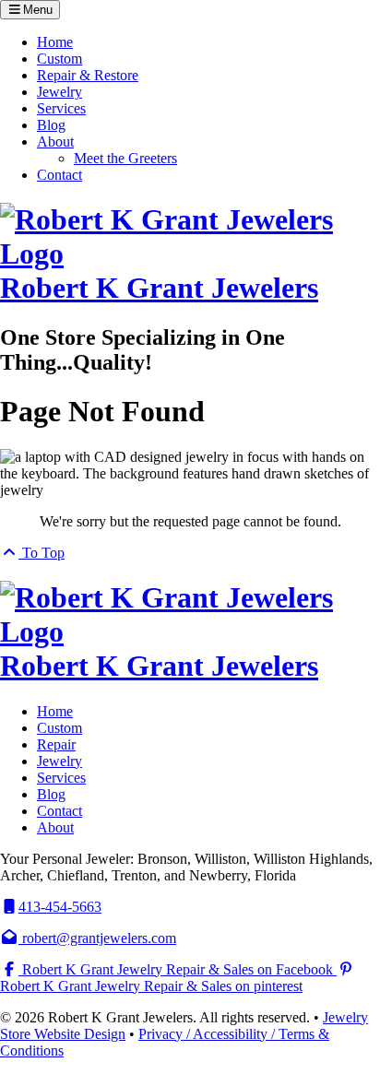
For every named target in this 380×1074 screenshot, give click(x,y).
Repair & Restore (87, 75)
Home (55, 42)
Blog (51, 125)
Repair (56, 744)
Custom (59, 58)
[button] (30, 9)
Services (61, 108)
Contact (59, 175)
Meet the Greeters (125, 158)
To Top (41, 553)
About (55, 141)
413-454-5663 (59, 907)
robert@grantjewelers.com (97, 938)
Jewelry (59, 92)
